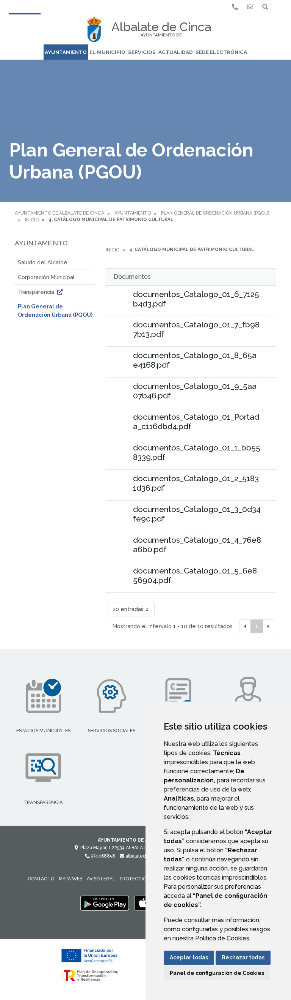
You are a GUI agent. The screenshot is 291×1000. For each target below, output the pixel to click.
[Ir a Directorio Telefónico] (235, 7)
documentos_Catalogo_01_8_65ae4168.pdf (195, 360)
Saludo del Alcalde (42, 262)
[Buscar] (265, 7)
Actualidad (175, 52)
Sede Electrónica (221, 52)
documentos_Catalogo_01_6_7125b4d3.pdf (196, 298)
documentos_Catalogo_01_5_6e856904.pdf (195, 575)
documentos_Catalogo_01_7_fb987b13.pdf (196, 329)
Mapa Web (70, 879)
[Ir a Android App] (104, 902)
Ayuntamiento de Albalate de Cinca (59, 213)
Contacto (41, 879)
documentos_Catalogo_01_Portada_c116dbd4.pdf (196, 421)
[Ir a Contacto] (250, 7)
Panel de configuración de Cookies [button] (217, 973)
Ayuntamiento (66, 52)
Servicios (142, 52)
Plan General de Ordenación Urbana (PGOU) (215, 213)
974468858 (102, 856)
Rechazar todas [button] (243, 957)
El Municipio (107, 52)
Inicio (32, 220)
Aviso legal (101, 879)
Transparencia (37, 292)
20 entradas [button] (128, 609)
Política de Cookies (222, 938)
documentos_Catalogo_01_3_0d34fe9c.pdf (197, 513)
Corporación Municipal (46, 277)
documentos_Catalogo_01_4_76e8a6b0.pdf (197, 544)
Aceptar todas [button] (189, 957)
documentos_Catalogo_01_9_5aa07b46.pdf (195, 390)
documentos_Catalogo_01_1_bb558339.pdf (196, 452)
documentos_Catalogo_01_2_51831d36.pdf (196, 483)
